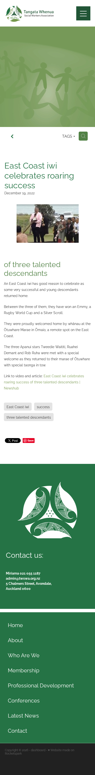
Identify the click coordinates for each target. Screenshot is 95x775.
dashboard (38, 750)
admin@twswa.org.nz (23, 578)
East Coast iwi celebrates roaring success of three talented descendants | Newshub (44, 381)
